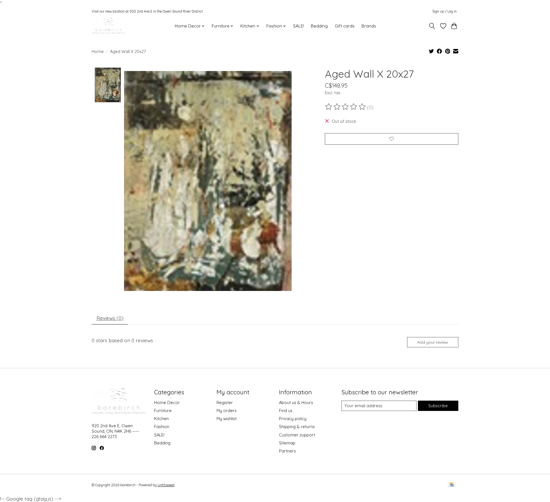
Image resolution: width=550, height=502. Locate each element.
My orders (227, 410)
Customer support (297, 435)
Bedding (319, 26)
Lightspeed (166, 485)
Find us (285, 410)
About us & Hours (296, 402)
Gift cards (345, 26)
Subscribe (438, 405)
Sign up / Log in (444, 11)
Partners (287, 451)
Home (98, 51)
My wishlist (227, 418)
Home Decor (167, 402)
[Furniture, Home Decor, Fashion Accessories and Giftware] (108, 26)
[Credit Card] (451, 485)
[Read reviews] (346, 107)
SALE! (298, 26)
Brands (369, 26)
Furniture (163, 410)
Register (225, 402)
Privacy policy (293, 418)
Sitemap (287, 443)
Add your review (432, 342)
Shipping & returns (297, 426)
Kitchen (161, 418)
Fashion (161, 426)
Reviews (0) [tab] (110, 318)
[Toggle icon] (432, 26)
